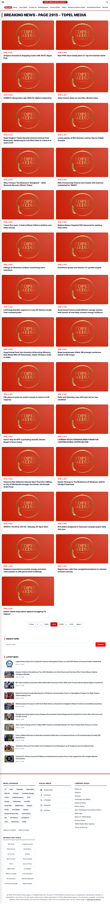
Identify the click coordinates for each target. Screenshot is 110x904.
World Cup (15, 822)
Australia (20, 789)
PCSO (7, 809)
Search (101, 644)
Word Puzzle (11, 849)
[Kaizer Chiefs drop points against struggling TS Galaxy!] (28, 591)
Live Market (27, 869)
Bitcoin (7, 793)
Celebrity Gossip (28, 793)
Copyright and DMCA (82, 799)
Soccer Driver (27, 864)
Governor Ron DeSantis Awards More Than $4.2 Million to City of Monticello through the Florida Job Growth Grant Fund (28, 484)
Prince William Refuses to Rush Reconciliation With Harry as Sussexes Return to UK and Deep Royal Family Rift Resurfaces (58, 736)
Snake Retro (27, 849)
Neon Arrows (11, 859)
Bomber (27, 854)
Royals (25, 809)
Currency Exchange (11, 883)
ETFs (29, 797)
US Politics (25, 817)
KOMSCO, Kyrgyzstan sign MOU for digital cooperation (28, 98)
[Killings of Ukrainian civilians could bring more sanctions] (28, 247)
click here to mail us (94, 899)
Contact (78, 796)
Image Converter (27, 844)
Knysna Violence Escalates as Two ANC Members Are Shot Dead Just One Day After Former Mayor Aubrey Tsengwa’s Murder (56, 673)
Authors (78, 792)
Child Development (27, 878)
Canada (16, 793)
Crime (7, 797)
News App (78, 813)
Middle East (19, 805)
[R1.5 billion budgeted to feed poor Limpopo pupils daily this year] (82, 506)
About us (78, 789)
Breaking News (43, 7)
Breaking (8, 7)
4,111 (71, 624)
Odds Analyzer (27, 883)
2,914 (46, 624)
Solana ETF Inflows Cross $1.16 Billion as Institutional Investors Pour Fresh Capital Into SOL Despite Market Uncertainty (57, 758)
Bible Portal (11, 869)
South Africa (26, 813)
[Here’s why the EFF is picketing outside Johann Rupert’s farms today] (28, 419)
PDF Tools (11, 844)
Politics (64, 7)
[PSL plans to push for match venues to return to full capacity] (28, 376)
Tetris (11, 864)
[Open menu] (3, 2)
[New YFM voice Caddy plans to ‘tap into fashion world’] (82, 35)
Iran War (27, 801)
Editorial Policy (80, 803)
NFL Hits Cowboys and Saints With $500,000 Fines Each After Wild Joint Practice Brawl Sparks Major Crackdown (59, 683)
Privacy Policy (80, 820)
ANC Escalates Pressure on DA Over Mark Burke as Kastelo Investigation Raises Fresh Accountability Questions (59, 704)
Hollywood (17, 801)
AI (5, 789)
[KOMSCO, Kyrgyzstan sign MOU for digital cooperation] (28, 77)
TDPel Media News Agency (55, 2)
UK (6, 817)
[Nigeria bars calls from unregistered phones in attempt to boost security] (82, 548)
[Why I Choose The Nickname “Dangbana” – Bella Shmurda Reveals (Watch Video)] (28, 162)
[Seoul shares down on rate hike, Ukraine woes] (82, 77)
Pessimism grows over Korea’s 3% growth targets (79, 268)
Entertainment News (94, 7)
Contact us (33, 7)
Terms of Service (81, 827)
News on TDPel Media (83, 817)
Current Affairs (55, 7)
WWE (24, 822)
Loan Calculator (27, 873)
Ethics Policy (79, 806)
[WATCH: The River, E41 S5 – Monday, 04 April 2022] (28, 506)
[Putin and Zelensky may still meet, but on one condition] (82, 376)
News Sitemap (24, 830)
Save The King (27, 859)
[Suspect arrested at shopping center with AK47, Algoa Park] (28, 35)
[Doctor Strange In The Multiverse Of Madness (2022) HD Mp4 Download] (82, 461)
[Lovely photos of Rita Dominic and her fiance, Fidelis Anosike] (82, 117)
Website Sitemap (9, 830)
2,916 (61, 624)
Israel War (8, 805)
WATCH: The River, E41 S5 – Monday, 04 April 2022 (26, 527)
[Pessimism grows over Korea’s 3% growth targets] (82, 247)
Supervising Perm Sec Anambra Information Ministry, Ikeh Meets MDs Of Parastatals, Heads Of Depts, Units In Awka (27, 354)
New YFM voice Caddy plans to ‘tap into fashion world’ (81, 56)
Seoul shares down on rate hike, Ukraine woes (78, 98)
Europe (7, 801)
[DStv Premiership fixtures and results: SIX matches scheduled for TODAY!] (82, 162)
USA (6, 822)
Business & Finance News (76, 7)
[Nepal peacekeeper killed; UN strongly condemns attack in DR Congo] (82, 332)
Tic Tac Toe (11, 854)
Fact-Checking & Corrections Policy (88, 810)
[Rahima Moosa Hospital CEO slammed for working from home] (82, 204)
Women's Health (11, 873)
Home (15, 7)
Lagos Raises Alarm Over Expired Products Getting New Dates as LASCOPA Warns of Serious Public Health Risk (58, 661)
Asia (11, 789)
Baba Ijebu (30, 789)
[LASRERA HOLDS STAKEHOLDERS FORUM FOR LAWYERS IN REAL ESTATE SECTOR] (82, 419)
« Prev (31, 624)
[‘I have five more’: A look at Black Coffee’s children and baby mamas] (28, 204)
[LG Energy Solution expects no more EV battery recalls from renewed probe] (28, 289)
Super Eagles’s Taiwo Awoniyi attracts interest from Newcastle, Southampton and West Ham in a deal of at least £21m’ (27, 140)
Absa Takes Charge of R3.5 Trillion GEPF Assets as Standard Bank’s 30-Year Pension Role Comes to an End (56, 725)
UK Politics (14, 817)
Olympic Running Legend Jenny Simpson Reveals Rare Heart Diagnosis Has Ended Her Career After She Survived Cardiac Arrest (59, 715)
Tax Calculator (11, 878)
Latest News (23, 7)
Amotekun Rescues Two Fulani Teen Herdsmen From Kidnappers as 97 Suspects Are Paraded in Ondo (55, 746)
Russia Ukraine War (11, 813)
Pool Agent (16, 809)
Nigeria (29, 805)
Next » (79, 624)
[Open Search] (107, 2)
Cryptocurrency (17, 797)
